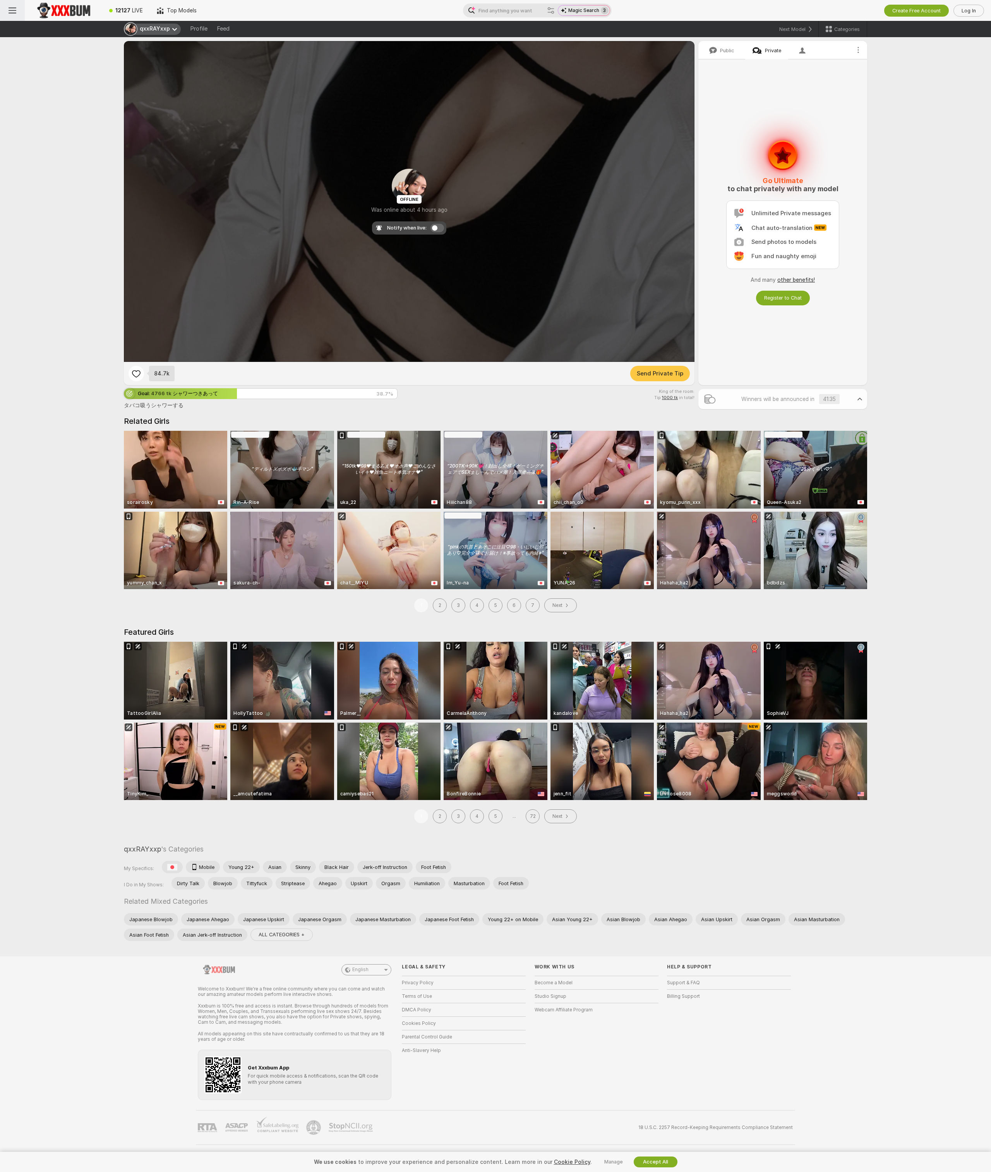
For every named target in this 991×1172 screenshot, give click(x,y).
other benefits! (796, 280)
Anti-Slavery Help (421, 1050)
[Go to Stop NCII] (351, 1127)
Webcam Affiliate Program (564, 1010)
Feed (223, 28)
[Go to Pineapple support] (314, 1127)
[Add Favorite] (136, 373)
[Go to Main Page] (63, 10)
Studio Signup (550, 996)
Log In (969, 11)
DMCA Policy (416, 1010)
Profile (198, 28)
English (360, 969)
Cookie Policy (572, 1162)
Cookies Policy (419, 1023)
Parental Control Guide (427, 1037)
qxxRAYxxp (142, 849)
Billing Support (683, 996)
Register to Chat (783, 298)
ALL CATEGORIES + (282, 934)
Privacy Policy (418, 982)
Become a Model (554, 982)
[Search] (550, 10)
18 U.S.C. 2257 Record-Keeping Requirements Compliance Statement (715, 1127)
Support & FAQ (683, 982)
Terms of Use (417, 996)
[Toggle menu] (12, 10)
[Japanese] (172, 867)
